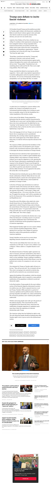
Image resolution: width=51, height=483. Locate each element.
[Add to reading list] (3, 55)
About (47, 1)
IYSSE (27, 10)
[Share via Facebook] (3, 32)
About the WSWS (33, 10)
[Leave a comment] (3, 51)
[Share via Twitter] (3, 35)
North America (13, 335)
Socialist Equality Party (20, 10)
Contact (43, 1)
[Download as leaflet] (3, 48)
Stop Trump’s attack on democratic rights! (26, 335)
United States (33, 332)
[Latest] (4, 8)
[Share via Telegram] (3, 41)
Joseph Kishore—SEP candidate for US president (19, 23)
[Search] (49, 8)
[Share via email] (3, 45)
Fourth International (8, 10)
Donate (45, 10)
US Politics (26, 332)
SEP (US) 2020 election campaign (16, 332)
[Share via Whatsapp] (3, 38)
